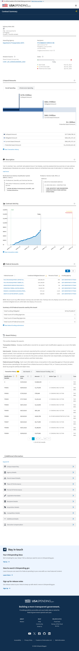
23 (45, 438)
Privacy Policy (28, 640)
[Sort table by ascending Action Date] (31, 375)
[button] (39, 466)
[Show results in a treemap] (73, 271)
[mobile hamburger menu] (74, 5)
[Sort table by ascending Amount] (44, 375)
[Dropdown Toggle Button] (76, 11)
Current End (69, 211)
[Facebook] (39, 633)
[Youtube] (29, 633)
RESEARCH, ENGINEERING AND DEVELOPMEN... (15, 291)
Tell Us (5, 562)
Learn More (7, 575)
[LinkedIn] (49, 633)
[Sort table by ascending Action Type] (61, 375)
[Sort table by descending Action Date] (31, 376)
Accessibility (17, 640)
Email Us (39, 626)
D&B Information (60, 640)
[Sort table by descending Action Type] (61, 376)
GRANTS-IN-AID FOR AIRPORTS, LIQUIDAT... (14, 293)
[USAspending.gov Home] (16, 5)
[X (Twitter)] (34, 633)
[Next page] (49, 438)
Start (12, 209)
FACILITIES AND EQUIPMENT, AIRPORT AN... (14, 279)
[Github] (44, 633)
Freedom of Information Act (44, 640)
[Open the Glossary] (4, 29)
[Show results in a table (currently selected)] (67, 271)
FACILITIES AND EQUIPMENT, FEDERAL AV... (14, 282)
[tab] (10, 88)
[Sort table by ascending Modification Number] (16, 375)
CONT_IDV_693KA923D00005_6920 (14, 62)
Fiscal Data (57, 621)
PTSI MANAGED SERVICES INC (46, 43)
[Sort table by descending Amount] (44, 376)
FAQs (39, 621)
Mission (22, 621)
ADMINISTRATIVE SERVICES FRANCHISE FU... (14, 285)
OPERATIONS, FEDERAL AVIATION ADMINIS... (14, 288)
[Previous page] (29, 438)
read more (6, 171)
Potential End (68, 212)
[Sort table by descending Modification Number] (16, 376)
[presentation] (54, 50)
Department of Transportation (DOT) (13, 43)
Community (39, 624)
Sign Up (5, 588)
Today (38, 214)
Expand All (6, 462)
